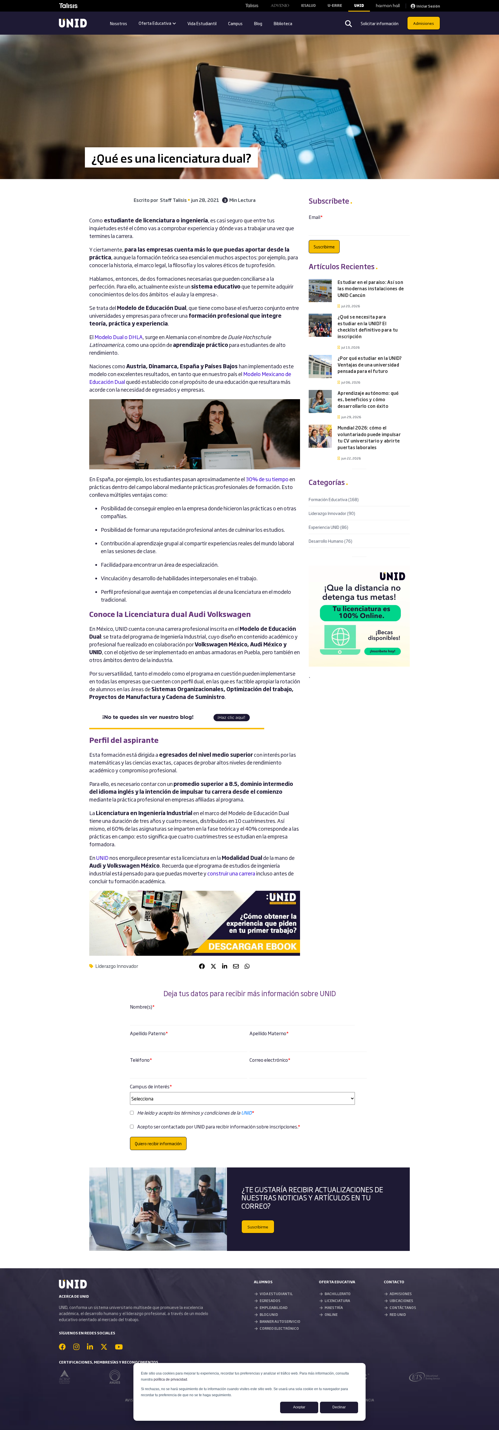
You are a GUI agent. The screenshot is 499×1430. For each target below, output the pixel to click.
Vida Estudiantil (202, 23)
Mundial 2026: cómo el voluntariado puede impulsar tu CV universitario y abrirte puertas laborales (369, 437)
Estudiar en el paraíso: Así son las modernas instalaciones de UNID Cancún (371, 288)
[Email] (236, 966)
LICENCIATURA (337, 1300)
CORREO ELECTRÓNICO (279, 1328)
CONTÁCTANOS (403, 1307)
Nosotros (118, 23)
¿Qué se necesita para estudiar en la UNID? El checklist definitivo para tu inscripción (368, 326)
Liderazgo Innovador (116, 965)
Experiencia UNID (328, 527)
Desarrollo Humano (330, 541)
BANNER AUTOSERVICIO (280, 1321)
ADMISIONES (401, 1293)
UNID (246, 1112)
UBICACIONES (401, 1300)
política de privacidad (170, 1379)
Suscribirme (257, 1227)
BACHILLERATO (338, 1293)
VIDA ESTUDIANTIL (276, 1293)
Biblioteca (283, 23)
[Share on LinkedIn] (224, 966)
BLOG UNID (269, 1314)
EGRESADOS (270, 1300)
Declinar (339, 1407)
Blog (258, 23)
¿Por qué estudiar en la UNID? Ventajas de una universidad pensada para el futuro (370, 364)
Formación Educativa (334, 499)
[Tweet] (213, 966)
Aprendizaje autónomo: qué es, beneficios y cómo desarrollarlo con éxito (368, 399)
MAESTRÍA (334, 1307)
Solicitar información (380, 23)
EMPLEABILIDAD (274, 1307)
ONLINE (331, 1314)
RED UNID (398, 1314)
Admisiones (423, 23)
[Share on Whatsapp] (247, 966)
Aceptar (299, 1407)
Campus (235, 23)
